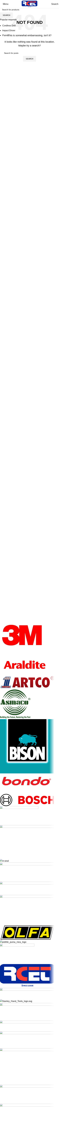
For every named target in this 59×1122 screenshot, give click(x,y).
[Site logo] (29, 4)
